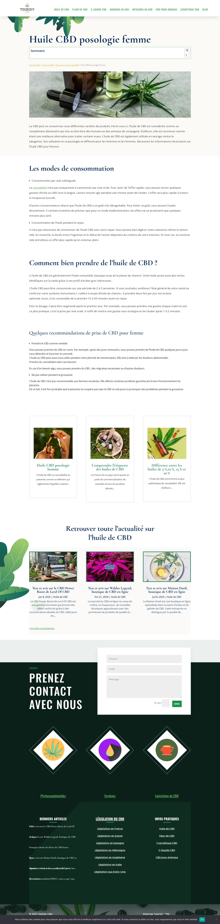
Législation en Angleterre (110, 857)
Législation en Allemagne (110, 850)
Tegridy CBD (34, 65)
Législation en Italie (110, 864)
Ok (202, 919)
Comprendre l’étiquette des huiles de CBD (110, 467)
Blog (205, 9)
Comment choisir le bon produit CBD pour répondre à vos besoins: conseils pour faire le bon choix (52, 868)
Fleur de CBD (80, 9)
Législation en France (110, 828)
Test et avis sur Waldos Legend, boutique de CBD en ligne (110, 590)
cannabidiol (40, 187)
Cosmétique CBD (189, 9)
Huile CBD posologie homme (53, 467)
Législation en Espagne (110, 843)
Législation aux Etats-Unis (110, 872)
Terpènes (110, 795)
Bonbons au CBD (119, 9)
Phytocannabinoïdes (53, 795)
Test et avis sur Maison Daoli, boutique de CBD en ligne (167, 590)
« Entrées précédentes (41, 628)
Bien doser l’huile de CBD (67, 65)
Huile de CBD (61, 9)
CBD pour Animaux (166, 9)
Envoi (177, 703)
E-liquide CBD (99, 9)
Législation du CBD (167, 795)
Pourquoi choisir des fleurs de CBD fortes (48, 847)
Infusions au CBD (142, 9)
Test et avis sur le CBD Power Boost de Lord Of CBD (53, 590)
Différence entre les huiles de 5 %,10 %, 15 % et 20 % (167, 469)
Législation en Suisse (110, 836)
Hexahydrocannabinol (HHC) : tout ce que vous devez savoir (51, 878)
